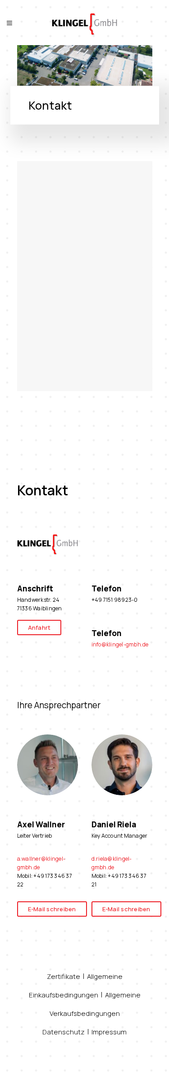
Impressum (109, 1032)
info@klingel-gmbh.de (120, 644)
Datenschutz (63, 1032)
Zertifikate (63, 976)
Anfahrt (39, 627)
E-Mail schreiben (52, 909)
